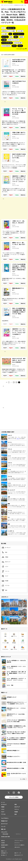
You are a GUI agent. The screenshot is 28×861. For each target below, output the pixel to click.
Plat (10, 34)
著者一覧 (3, 829)
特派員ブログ (4, 821)
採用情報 (3, 847)
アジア (6, 576)
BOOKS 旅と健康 (17, 42)
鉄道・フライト (14, 649)
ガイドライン (17, 842)
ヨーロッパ (7, 547)
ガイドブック (6, 5)
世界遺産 (14, 642)
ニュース (3, 826)
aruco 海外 (20, 31)
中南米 (6, 557)
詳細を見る (23, 76)
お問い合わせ (17, 847)
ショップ (22, 649)
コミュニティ (4, 832)
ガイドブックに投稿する (19, 845)
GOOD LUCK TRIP (5, 836)
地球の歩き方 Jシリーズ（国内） (8, 31)
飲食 (5, 636)
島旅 (11, 37)
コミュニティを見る (13, 797)
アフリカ (7, 585)
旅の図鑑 (4, 39)
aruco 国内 (4, 34)
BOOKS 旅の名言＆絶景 (7, 42)
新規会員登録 (5, 834)
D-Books (20, 45)
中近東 (6, 580)
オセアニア (7, 561)
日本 (6, 590)
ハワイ (6, 566)
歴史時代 (21, 37)
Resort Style (5, 37)
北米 (6, 552)
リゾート (7, 571)
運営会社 (3, 840)
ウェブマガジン (5, 818)
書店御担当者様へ (4, 845)
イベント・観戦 (5, 642)
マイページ (18, 834)
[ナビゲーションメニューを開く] (26, 2)
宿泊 (23, 636)
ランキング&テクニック (18, 34)
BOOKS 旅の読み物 (6, 45)
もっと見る (22, 779)
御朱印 (15, 37)
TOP (2, 5)
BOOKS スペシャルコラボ (13, 39)
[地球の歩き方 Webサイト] (6, 1)
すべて (3, 28)
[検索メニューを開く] (22, 2)
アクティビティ (5, 649)
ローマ (18, 438)
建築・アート (14, 636)
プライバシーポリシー (18, 840)
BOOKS (14, 45)
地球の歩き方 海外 (11, 28)
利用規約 (3, 842)
